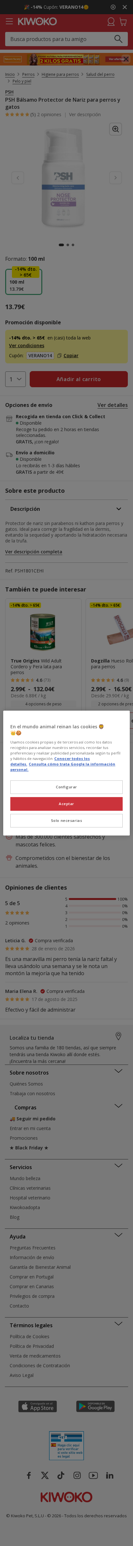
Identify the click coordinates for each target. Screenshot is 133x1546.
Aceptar (66, 803)
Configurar (66, 786)
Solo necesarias (66, 820)
